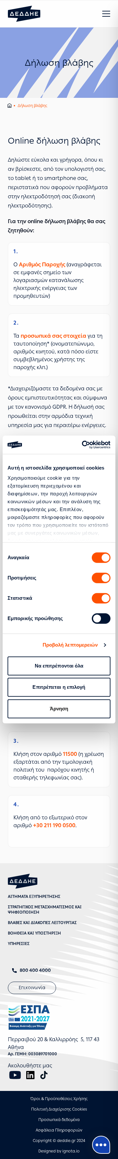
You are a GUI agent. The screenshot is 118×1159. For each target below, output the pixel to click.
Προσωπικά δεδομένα (59, 1119)
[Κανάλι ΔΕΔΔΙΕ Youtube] (15, 1075)
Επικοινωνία (32, 987)
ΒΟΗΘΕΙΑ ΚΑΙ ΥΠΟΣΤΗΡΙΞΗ (34, 933)
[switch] (101, 578)
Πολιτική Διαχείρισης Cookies (59, 1109)
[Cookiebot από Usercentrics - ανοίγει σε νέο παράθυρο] (83, 444)
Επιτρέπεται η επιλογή (58, 687)
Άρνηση (59, 708)
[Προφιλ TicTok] (44, 1075)
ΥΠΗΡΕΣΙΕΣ (19, 943)
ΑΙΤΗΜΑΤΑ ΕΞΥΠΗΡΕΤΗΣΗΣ (34, 896)
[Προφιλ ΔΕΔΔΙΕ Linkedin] (30, 1075)
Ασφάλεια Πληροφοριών (59, 1130)
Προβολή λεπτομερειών (70, 645)
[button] (106, 14)
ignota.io (71, 1151)
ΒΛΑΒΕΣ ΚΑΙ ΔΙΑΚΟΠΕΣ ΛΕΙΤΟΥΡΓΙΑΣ (42, 922)
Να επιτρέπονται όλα (59, 666)
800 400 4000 (35, 970)
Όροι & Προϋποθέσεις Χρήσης (59, 1099)
